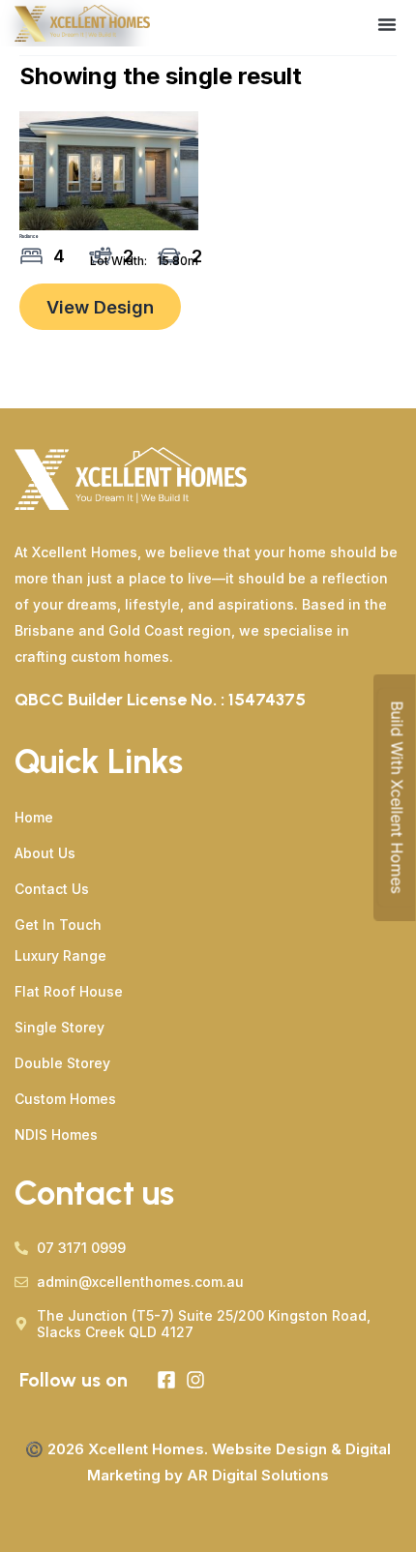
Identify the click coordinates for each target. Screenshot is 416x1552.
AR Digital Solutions (258, 1475)
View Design (100, 306)
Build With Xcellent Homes (396, 797)
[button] (386, 24)
